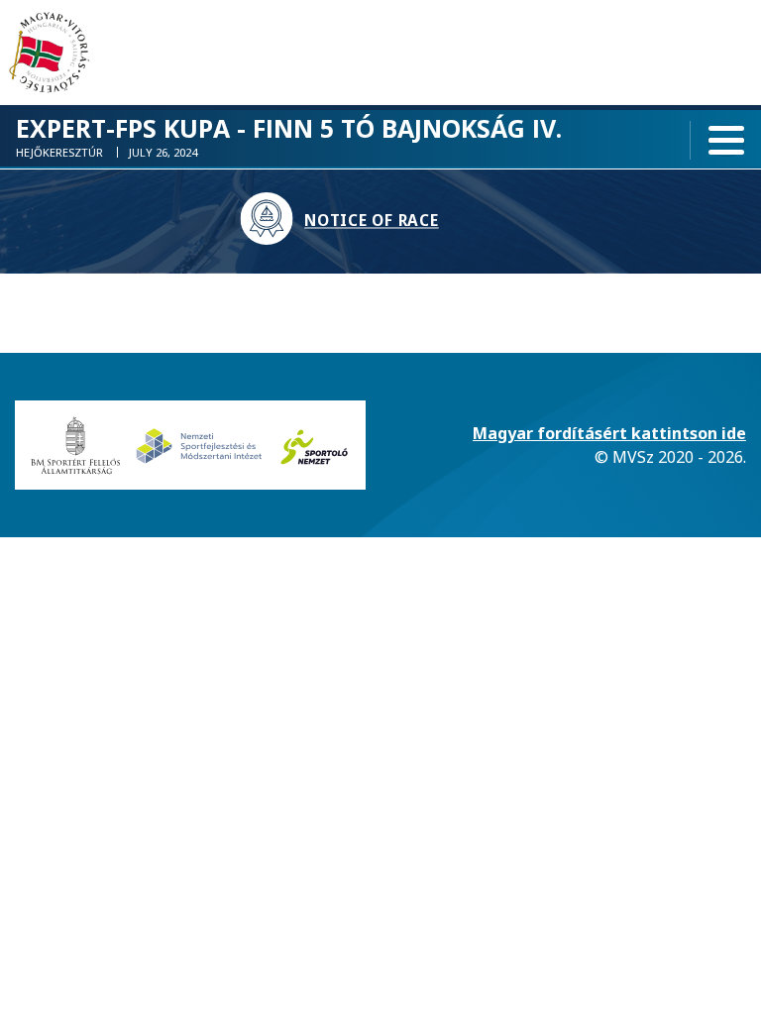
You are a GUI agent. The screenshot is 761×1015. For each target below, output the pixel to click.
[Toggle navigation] (726, 141)
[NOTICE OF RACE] (272, 222)
